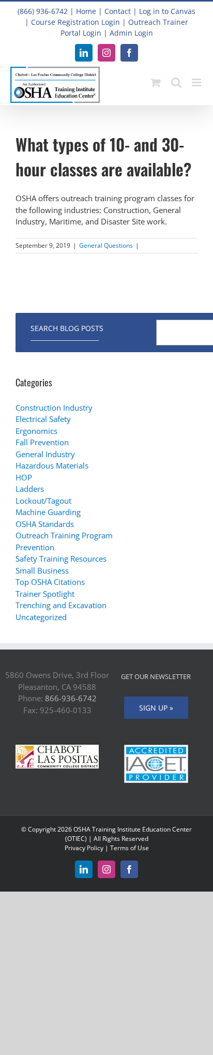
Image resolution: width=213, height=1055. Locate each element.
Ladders (30, 489)
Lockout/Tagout (43, 500)
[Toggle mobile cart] (155, 82)
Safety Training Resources (61, 558)
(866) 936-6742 (43, 11)
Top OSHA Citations (50, 582)
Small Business (42, 570)
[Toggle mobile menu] (197, 82)
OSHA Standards (45, 524)
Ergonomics (36, 431)
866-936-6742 (71, 698)
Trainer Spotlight (45, 594)
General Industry (45, 454)
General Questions (106, 245)
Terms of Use (129, 847)
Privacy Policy (84, 847)
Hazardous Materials (52, 465)
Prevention (35, 547)
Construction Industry (54, 407)
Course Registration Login (75, 22)
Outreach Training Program (64, 535)
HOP (24, 477)
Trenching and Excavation (61, 605)
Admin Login (131, 33)
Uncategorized (41, 617)
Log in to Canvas (167, 11)
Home (86, 11)
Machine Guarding (48, 512)
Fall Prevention (42, 442)
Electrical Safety (43, 419)
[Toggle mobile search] (176, 82)
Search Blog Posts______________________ (67, 332)
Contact (117, 11)
